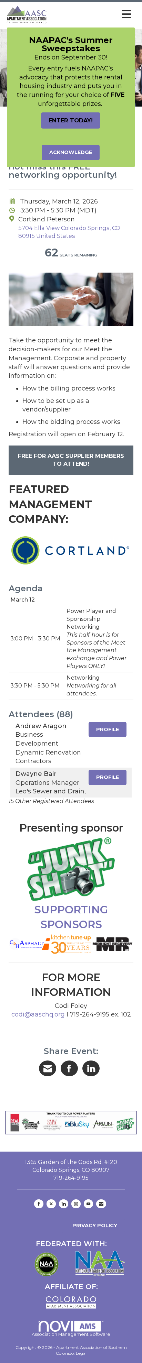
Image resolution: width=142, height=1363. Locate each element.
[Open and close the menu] (91, 14)
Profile (107, 729)
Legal (81, 1353)
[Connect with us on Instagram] (76, 1203)
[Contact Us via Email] (101, 1203)
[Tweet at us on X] (51, 1203)
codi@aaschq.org (38, 1014)
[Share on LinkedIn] (91, 1068)
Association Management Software (71, 1334)
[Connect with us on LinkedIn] (63, 1203)
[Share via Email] (47, 1068)
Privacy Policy (93, 1225)
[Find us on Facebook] (38, 1203)
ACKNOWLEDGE (70, 152)
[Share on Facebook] (69, 1068)
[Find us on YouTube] (88, 1203)
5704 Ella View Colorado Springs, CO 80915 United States (69, 231)
